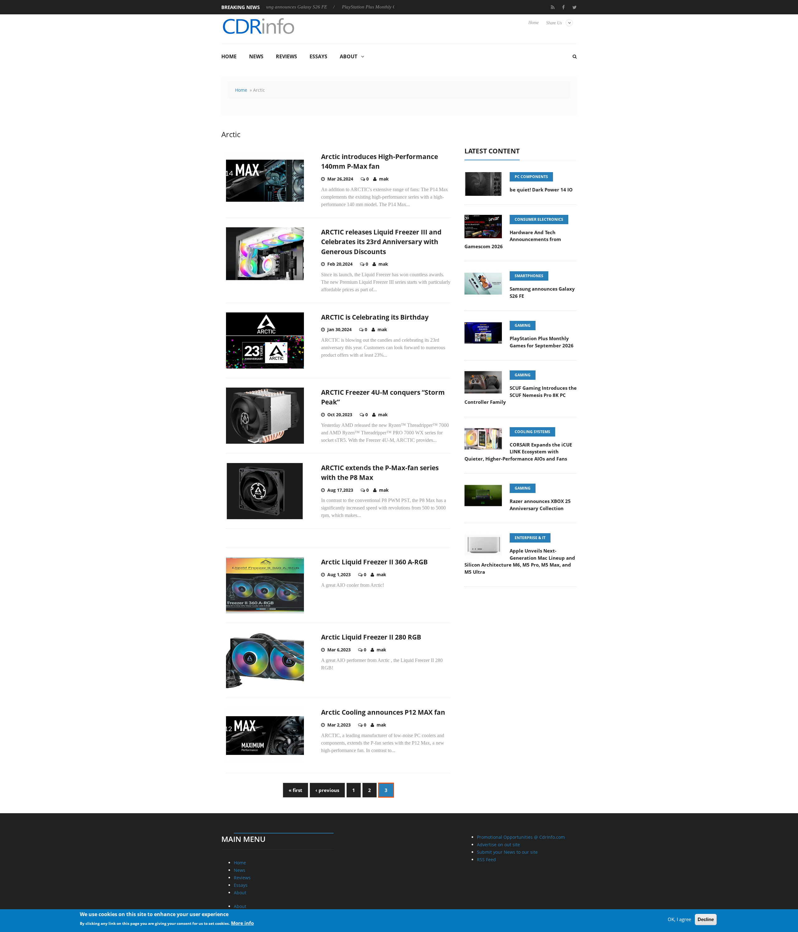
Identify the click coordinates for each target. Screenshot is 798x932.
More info (242, 923)
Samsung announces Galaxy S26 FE (265, 6)
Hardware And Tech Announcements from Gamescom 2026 (512, 239)
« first (295, 790)
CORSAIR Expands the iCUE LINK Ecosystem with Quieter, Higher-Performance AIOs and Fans (518, 452)
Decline (706, 919)
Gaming (523, 325)
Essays (318, 56)
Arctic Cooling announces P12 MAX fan (383, 712)
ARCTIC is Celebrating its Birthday (375, 317)
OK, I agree (679, 919)
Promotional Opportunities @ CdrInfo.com (521, 837)
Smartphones (529, 275)
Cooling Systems (532, 431)
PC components (531, 176)
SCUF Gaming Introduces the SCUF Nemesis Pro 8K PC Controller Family (520, 395)
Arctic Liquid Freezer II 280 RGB (371, 637)
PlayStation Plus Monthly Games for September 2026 (368, 6)
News (256, 56)
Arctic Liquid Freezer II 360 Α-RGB (374, 562)
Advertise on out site (498, 844)
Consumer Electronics (539, 219)
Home (533, 22)
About (348, 56)
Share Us (554, 23)
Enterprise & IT (530, 537)
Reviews (286, 56)
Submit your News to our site (507, 852)
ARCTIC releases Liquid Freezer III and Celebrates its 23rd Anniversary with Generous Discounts (381, 242)
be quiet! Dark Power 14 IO (541, 189)
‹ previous (327, 790)
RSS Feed (486, 859)
